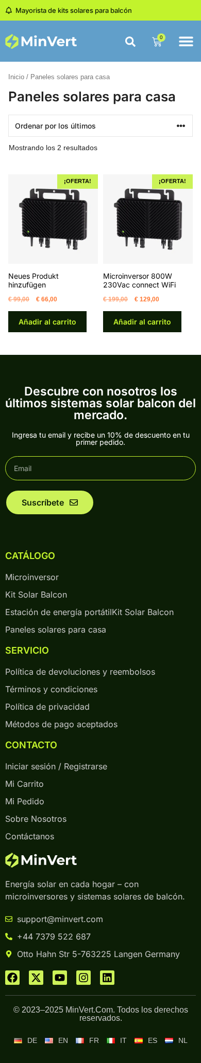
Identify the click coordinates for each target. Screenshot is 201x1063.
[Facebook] (12, 977)
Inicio (16, 77)
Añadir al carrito (47, 321)
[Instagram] (83, 977)
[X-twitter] (36, 977)
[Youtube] (60, 977)
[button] (185, 41)
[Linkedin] (107, 977)
